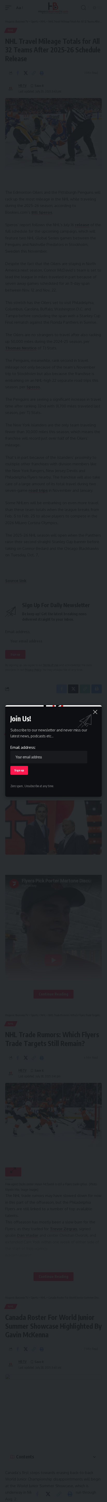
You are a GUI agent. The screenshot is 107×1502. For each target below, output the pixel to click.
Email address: (23, 747)
